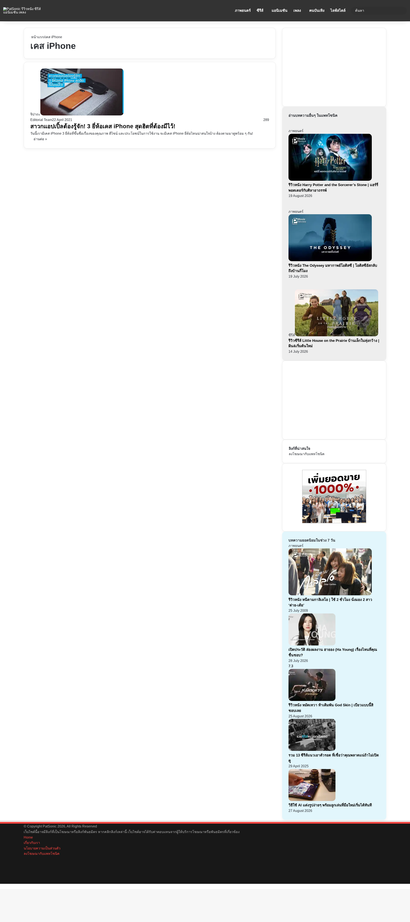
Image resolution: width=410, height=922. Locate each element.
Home (28, 837)
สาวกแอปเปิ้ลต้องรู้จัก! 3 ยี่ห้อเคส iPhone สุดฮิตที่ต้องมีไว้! (102, 126)
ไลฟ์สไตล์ (338, 11)
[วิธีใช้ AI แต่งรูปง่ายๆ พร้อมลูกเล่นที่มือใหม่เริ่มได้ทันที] (311, 800)
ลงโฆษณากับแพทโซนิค (307, 454)
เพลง (297, 11)
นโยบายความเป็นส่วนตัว (42, 848)
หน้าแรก (37, 37)
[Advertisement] (321, 66)
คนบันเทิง (316, 11)
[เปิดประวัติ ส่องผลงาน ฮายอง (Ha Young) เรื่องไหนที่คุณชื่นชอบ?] (311, 644)
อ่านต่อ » (40, 139)
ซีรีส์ (260, 11)
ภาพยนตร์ (243, 11)
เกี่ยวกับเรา (32, 843)
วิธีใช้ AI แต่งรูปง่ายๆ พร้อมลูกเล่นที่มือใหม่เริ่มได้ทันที (330, 805)
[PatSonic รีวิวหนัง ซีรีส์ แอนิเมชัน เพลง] (26, 10)
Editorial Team (41, 120)
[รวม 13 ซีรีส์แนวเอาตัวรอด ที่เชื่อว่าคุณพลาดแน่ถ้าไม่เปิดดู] (311, 750)
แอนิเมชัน (279, 11)
